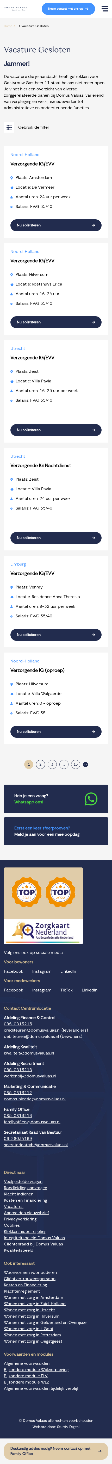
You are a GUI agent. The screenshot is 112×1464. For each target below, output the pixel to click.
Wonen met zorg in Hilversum (31, 1316)
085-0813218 (18, 1070)
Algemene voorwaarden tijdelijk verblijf (41, 1388)
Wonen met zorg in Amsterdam (33, 1297)
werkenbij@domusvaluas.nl (30, 1076)
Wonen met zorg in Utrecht (29, 1310)
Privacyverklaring (20, 1219)
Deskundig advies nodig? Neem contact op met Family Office (50, 1451)
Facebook (13, 971)
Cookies (12, 1225)
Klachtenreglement (22, 1291)
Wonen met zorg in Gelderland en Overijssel (46, 1322)
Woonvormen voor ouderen (30, 1272)
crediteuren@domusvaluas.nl (32, 1030)
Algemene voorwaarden (26, 1363)
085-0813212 (18, 1093)
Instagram (41, 971)
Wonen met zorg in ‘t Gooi (28, 1329)
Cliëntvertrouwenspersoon (29, 1279)
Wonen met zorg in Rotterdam (32, 1335)
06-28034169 (18, 1139)
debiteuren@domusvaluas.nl (32, 1036)
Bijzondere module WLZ (26, 1382)
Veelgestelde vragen (23, 1182)
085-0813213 (18, 1116)
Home (8, 26)
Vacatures (13, 1207)
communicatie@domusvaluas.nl (35, 1099)
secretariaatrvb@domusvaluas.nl (36, 1145)
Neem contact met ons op (65, 8)
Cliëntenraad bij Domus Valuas (33, 1244)
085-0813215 (18, 1024)
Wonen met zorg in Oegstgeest (33, 1341)
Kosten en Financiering (25, 1200)
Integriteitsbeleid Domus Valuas (34, 1238)
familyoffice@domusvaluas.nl (32, 1122)
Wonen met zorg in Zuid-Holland (35, 1304)
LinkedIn (68, 971)
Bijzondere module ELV (26, 1376)
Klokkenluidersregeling (25, 1232)
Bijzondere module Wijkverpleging (36, 1370)
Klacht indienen (18, 1194)
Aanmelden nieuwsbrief (26, 1213)
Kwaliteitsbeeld (18, 1250)
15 (75, 764)
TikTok (66, 990)
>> (85, 764)
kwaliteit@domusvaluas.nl (29, 1053)
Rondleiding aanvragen (25, 1188)
